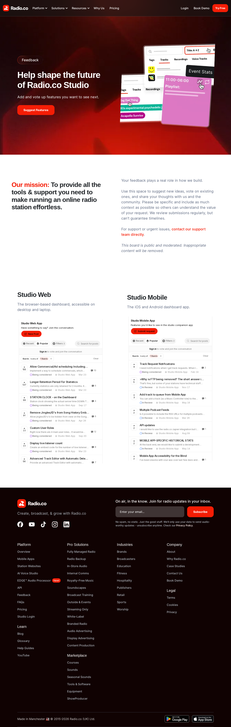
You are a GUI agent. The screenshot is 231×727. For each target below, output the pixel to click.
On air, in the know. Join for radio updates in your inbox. (163, 501)
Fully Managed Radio (81, 551)
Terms (171, 597)
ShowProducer (77, 698)
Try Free (220, 8)
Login (185, 8)
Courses (73, 662)
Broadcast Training (80, 595)
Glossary (23, 641)
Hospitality (124, 580)
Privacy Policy (184, 525)
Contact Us (174, 573)
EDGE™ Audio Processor (34, 580)
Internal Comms (78, 573)
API (19, 587)
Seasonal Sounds (79, 677)
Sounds (72, 669)
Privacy (172, 612)
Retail (121, 595)
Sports (121, 602)
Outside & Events (79, 602)
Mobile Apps (25, 559)
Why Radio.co (176, 559)
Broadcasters (126, 559)
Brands (122, 551)
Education (124, 566)
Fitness (122, 573)
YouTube (23, 655)
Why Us (99, 8)
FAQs (20, 602)
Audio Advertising (79, 631)
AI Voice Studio (27, 573)
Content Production (81, 645)
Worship (122, 609)
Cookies (172, 605)
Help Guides (25, 648)
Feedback (23, 595)
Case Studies (176, 566)
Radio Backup (76, 559)
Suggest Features (35, 110)
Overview (23, 551)
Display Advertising (80, 638)
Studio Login (26, 616)
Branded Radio (77, 624)
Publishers (124, 587)
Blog (20, 633)
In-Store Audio (77, 566)
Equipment (74, 691)
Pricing (114, 8)
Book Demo (202, 8)
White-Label (75, 616)
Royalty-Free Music (80, 580)
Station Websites (29, 566)
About (171, 551)
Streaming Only (77, 609)
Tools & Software (78, 684)
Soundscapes (76, 587)
